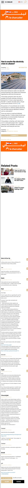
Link (19, 103)
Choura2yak (5, 395)
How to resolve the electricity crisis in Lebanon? (12, 62)
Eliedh (3, 452)
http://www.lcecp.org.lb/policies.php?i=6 (10, 350)
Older (7, 481)
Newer (19, 481)
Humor (9, 6)
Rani (2, 289)
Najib (7, 67)
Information (23, 67)
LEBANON (16, 131)
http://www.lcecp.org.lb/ (6, 344)
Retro (15, 6)
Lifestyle (3, 6)
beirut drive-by (5, 258)
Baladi (20, 6)
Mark (2, 278)
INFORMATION (10, 131)
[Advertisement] (14, 45)
